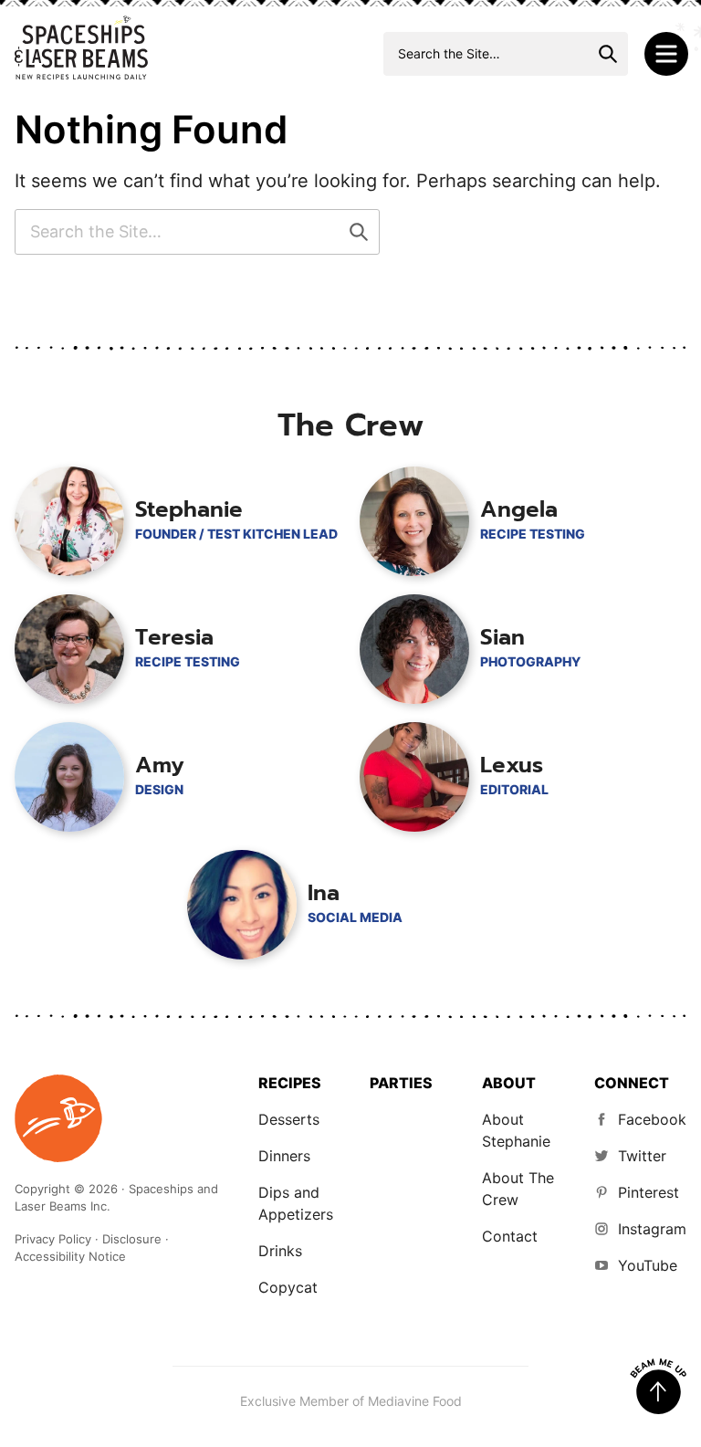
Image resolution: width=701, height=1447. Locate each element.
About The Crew (518, 1189)
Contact (510, 1236)
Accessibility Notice (70, 1256)
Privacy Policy (53, 1239)
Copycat (288, 1287)
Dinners (284, 1156)
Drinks (280, 1251)
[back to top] (658, 1386)
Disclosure (132, 1239)
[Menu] (666, 54)
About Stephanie (516, 1130)
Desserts (288, 1119)
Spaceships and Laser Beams (81, 47)
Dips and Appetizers (295, 1203)
